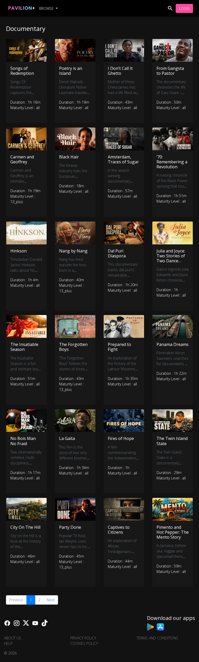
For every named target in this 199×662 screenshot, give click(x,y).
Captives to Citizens (119, 529)
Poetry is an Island (70, 70)
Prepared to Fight (119, 347)
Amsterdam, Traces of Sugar (123, 159)
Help (8, 643)
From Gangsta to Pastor (170, 70)
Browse (47, 8)
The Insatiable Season (24, 347)
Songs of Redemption (22, 70)
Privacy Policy (83, 638)
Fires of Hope (121, 438)
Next (51, 599)
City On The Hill (25, 527)
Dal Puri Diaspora (117, 253)
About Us (12, 638)
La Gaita (67, 438)
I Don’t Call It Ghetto (120, 70)
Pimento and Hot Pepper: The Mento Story (173, 532)
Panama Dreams (173, 344)
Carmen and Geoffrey (22, 159)
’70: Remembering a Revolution (172, 162)
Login (184, 8)
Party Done (70, 527)
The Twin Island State (172, 441)
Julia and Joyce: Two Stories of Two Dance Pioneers (171, 258)
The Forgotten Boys (73, 347)
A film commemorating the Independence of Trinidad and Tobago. (123, 458)
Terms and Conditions (157, 638)
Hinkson (18, 251)
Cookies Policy (84, 643)
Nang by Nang (73, 251)
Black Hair (69, 157)
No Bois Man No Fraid (23, 441)
